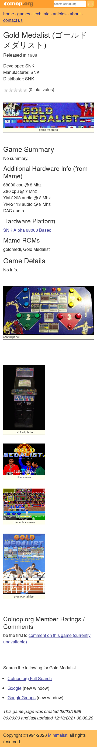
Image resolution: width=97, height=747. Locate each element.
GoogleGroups (22, 697)
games (23, 14)
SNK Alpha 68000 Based (27, 230)
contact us (13, 20)
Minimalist (57, 735)
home (8, 14)
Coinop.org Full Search (30, 678)
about (75, 14)
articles (60, 14)
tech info (41, 14)
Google (15, 688)
